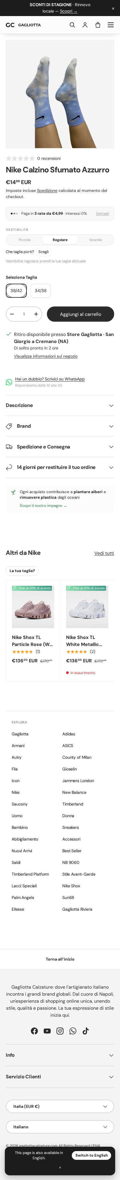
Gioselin (69, 769)
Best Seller (71, 850)
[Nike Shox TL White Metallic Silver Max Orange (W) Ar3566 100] (87, 607)
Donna (68, 815)
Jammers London (78, 780)
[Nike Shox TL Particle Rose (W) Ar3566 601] (33, 607)
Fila (14, 769)
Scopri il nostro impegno (41, 505)
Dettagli (102, 213)
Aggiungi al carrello (80, 314)
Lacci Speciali (24, 885)
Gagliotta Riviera (77, 909)
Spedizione (47, 190)
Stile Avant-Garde (79, 874)
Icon (15, 780)
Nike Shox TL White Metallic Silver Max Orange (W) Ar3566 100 (87, 647)
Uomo (17, 815)
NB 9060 (71, 862)
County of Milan (76, 757)
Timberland (72, 804)
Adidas (68, 734)
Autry (17, 757)
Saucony (20, 804)
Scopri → (68, 11)
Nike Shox (71, 885)
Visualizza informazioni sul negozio (45, 356)
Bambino (20, 827)
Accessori (71, 839)
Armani (18, 745)
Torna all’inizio (60, 959)
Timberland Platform (30, 874)
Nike (34, 553)
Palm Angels (23, 897)
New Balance (74, 792)
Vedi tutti (104, 553)
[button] (97, 24)
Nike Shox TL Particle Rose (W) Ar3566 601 (31, 644)
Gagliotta (20, 734)
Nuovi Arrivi (22, 850)
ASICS (67, 745)
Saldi (16, 862)
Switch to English (91, 1155)
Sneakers (70, 827)
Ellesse (18, 909)
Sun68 (68, 897)
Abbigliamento (25, 839)
